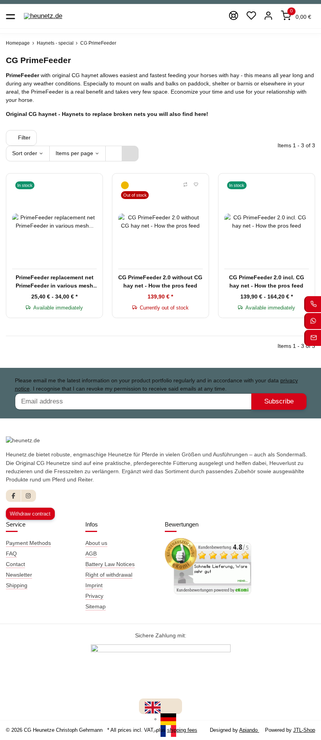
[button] (251, 16)
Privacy (94, 596)
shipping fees (182, 730)
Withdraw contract (30, 514)
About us (96, 543)
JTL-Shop (304, 730)
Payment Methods (28, 543)
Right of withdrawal (108, 575)
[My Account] (269, 16)
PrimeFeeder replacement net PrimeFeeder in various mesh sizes (55, 282)
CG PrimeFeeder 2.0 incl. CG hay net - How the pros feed (266, 281)
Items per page (74, 153)
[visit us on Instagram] (28, 496)
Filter (23, 137)
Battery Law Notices (110, 564)
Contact (15, 564)
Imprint (94, 585)
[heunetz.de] (43, 16)
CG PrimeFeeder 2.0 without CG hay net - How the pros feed (160, 281)
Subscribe (279, 401)
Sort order (24, 153)
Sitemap (95, 606)
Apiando (249, 730)
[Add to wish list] (196, 185)
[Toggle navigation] (10, 16)
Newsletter (19, 575)
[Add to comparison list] (185, 185)
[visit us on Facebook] (13, 496)
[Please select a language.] (152, 707)
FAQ (11, 553)
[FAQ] (234, 16)
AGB (91, 553)
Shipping (16, 585)
